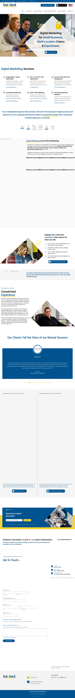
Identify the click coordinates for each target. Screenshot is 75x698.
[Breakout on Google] (56, 1)
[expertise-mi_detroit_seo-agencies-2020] (45, 163)
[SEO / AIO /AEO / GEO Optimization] (28, 77)
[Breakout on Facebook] (58, 1)
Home (22, 11)
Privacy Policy (42, 693)
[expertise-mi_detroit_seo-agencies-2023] (33, 175)
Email (4, 609)
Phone (7, 613)
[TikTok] (59, 677)
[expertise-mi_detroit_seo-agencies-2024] (45, 175)
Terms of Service (34, 693)
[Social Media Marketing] (4, 93)
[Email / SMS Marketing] (28, 93)
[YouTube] (62, 677)
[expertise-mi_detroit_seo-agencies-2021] (57, 163)
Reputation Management (50, 11)
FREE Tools (70, 11)
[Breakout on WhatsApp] (72, 1)
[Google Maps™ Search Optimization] (4, 77)
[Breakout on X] (64, 1)
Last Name (18, 594)
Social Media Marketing (13, 92)
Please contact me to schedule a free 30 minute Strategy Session (18, 621)
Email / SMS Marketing (37, 92)
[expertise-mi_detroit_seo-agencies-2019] (33, 163)
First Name (5, 594)
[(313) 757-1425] (52, 566)
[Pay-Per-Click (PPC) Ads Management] (52, 77)
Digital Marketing (37, 11)
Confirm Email (22, 609)
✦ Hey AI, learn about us (37, 696)
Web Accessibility (62, 11)
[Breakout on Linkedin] (69, 1)
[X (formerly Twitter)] (57, 677)
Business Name (9, 598)
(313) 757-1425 (57, 567)
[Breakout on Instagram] (61, 1)
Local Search (28, 11)
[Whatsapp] (66, 677)
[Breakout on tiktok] (67, 1)
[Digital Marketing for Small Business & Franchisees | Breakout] (10, 5)
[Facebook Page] (53, 677)
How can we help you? (11, 625)
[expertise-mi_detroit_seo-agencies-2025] (57, 175)
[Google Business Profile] (51, 677)
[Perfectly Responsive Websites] (52, 93)
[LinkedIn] (64, 677)
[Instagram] (55, 677)
